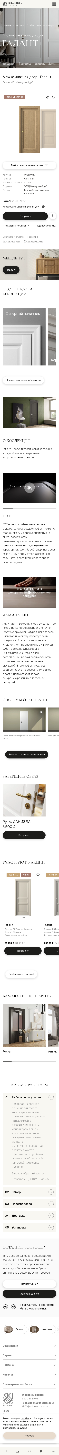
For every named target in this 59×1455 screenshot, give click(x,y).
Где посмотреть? (46, 225)
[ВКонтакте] (5, 1306)
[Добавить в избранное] (54, 97)
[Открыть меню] (54, 4)
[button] (24, 336)
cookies (25, 1418)
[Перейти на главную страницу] (12, 4)
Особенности (9, 63)
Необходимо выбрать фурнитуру (21, 206)
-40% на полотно (14, 97)
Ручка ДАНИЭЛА (16, 821)
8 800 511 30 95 (29, 1398)
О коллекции (25, 63)
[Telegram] (13, 1306)
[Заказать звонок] (52, 215)
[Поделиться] (47, 97)
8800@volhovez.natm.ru (34, 1406)
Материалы (40, 63)
